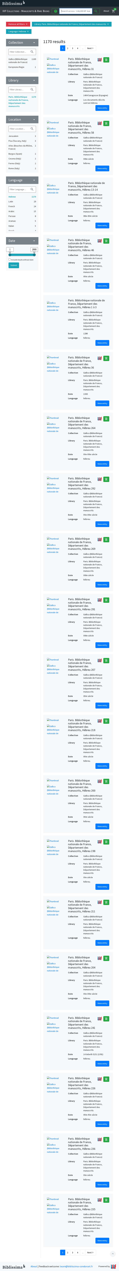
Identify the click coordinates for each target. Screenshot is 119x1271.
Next (90, 48)
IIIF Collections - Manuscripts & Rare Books (25, 11)
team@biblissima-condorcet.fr (76, 1266)
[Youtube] (98, 3)
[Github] (103, 3)
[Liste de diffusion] (78, 3)
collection (22, 42)
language (22, 180)
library (22, 80)
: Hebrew (19, 31)
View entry (102, 107)
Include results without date (22, 260)
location (22, 119)
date (22, 241)
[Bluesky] (88, 3)
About (106, 10)
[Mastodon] (93, 3)
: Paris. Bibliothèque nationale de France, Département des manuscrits (71, 24)
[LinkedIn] (83, 3)
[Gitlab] (108, 3)
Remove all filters (18, 24)
